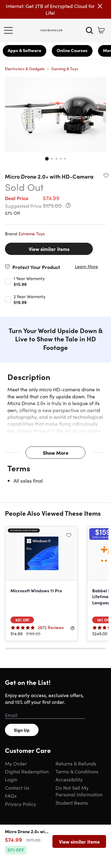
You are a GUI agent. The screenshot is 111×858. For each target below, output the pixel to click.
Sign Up (22, 730)
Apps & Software (24, 50)
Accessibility (69, 779)
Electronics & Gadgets (25, 68)
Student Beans (72, 802)
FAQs (11, 795)
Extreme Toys (31, 233)
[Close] (99, 6)
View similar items (49, 248)
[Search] (89, 30)
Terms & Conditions (77, 771)
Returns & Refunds (76, 763)
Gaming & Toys (64, 68)
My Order (16, 763)
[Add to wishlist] (106, 175)
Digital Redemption (27, 771)
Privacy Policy (20, 803)
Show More (55, 452)
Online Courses (72, 50)
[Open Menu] (10, 30)
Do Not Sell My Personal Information (79, 791)
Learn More (86, 266)
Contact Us (17, 787)
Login (11, 779)
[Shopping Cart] (101, 30)
